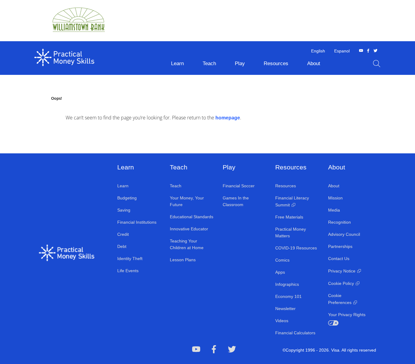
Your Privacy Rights (346, 314)
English (318, 50)
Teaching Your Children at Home (187, 244)
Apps (280, 272)
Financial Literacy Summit (292, 201)
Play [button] (240, 63)
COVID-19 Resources (296, 247)
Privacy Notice (341, 271)
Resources (285, 185)
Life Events (128, 270)
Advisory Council (344, 234)
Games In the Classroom (236, 201)
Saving (123, 210)
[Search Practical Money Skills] (376, 63)
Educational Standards (191, 216)
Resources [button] (276, 63)
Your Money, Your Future (187, 201)
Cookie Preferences (340, 299)
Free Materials (289, 217)
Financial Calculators (295, 332)
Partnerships (340, 246)
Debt (121, 246)
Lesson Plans (183, 259)
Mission (335, 197)
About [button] (313, 63)
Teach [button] (209, 63)
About (333, 185)
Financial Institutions (136, 222)
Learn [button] (177, 63)
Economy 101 (288, 296)
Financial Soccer (239, 185)
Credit (123, 234)
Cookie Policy (341, 283)
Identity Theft (129, 258)
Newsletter (285, 308)
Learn (123, 185)
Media (334, 210)
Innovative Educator (189, 228)
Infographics (287, 284)
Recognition (339, 222)
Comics (282, 260)
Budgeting (127, 197)
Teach (175, 185)
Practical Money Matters (290, 232)
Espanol (342, 50)
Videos (281, 320)
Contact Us (338, 258)
